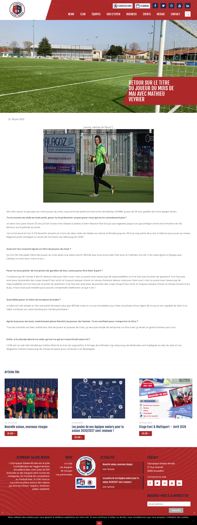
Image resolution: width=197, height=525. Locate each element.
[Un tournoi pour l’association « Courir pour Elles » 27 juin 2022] (2, 513)
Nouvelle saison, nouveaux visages (26, 427)
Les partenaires (64, 474)
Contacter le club (156, 476)
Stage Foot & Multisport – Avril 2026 (162, 427)
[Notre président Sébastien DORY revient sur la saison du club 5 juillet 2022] (194, 513)
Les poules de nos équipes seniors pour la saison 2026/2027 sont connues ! (98, 429)
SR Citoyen (66, 470)
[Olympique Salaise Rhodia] (17, 9)
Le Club (68, 463)
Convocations (124, 5)
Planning (144, 5)
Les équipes (66, 467)
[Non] (193, 520)
